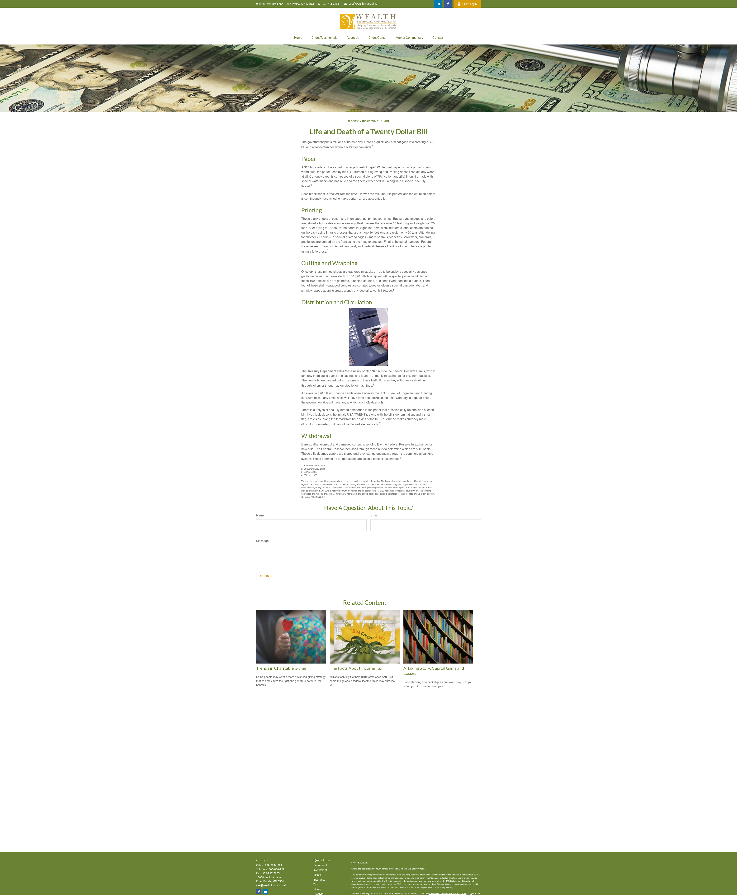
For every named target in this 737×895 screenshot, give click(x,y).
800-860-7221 (277, 869)
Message (262, 540)
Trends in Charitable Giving (281, 668)
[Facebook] (448, 4)
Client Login (469, 4)
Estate (317, 875)
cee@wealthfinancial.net (363, 3)
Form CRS (363, 862)
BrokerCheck (418, 868)
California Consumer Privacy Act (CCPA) (448, 893)
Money (317, 889)
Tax (315, 884)
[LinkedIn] (438, 4)
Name (260, 515)
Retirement (320, 865)
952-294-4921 (330, 4)
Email (374, 515)
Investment (320, 870)
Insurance (319, 879)
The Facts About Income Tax (356, 668)
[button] (298, 37)
